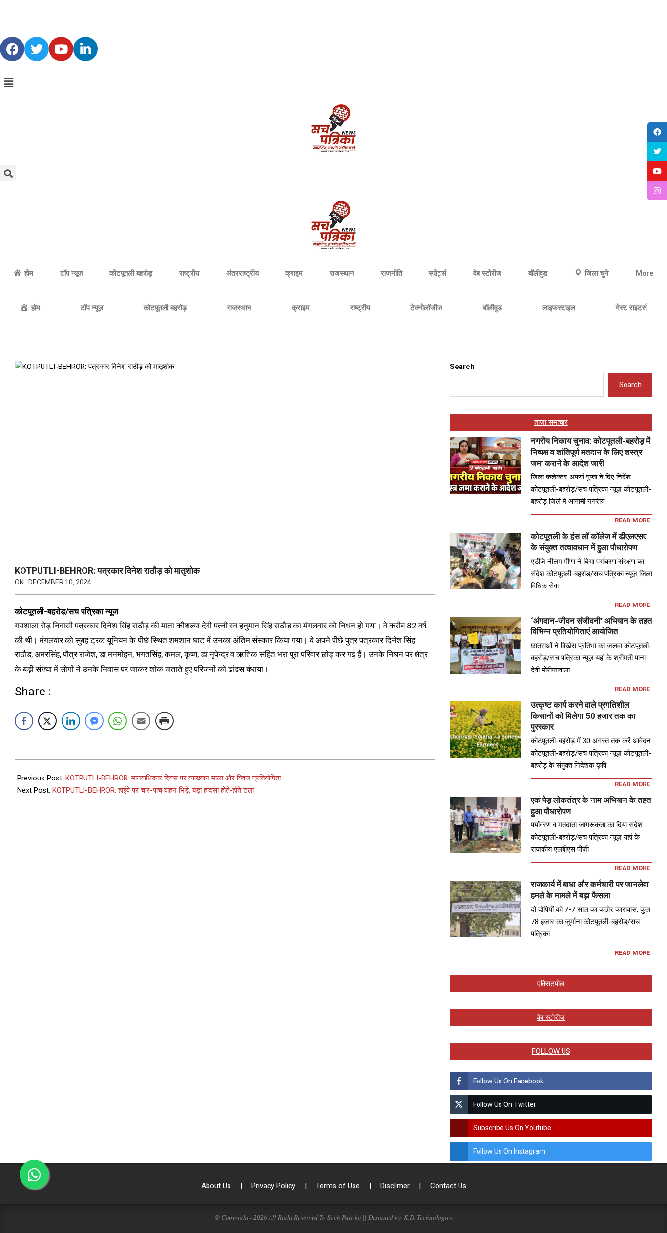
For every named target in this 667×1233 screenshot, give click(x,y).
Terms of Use (339, 1185)
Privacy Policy (274, 1185)
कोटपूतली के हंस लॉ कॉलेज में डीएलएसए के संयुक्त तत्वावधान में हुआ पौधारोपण (588, 541)
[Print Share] (164, 721)
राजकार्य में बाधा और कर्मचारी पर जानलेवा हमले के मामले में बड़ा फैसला (590, 889)
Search (462, 366)
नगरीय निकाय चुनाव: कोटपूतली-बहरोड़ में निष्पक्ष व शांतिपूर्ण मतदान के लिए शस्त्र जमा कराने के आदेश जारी (590, 452)
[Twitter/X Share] (47, 721)
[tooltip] (657, 132)
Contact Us (448, 1185)
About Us (217, 1185)
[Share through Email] (141, 721)
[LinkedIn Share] (71, 721)
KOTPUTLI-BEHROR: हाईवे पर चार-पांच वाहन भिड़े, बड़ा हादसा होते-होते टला (153, 790)
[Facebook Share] (24, 721)
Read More (632, 520)
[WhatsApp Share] (117, 721)
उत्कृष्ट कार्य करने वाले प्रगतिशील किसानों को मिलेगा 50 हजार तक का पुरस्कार (583, 716)
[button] (333, 82)
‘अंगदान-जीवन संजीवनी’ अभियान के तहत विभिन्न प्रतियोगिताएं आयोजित (591, 626)
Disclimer (396, 1185)
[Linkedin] (85, 49)
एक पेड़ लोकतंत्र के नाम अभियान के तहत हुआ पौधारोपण (591, 805)
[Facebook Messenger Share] (94, 721)
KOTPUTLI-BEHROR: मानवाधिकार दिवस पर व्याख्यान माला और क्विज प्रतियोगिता (173, 778)
